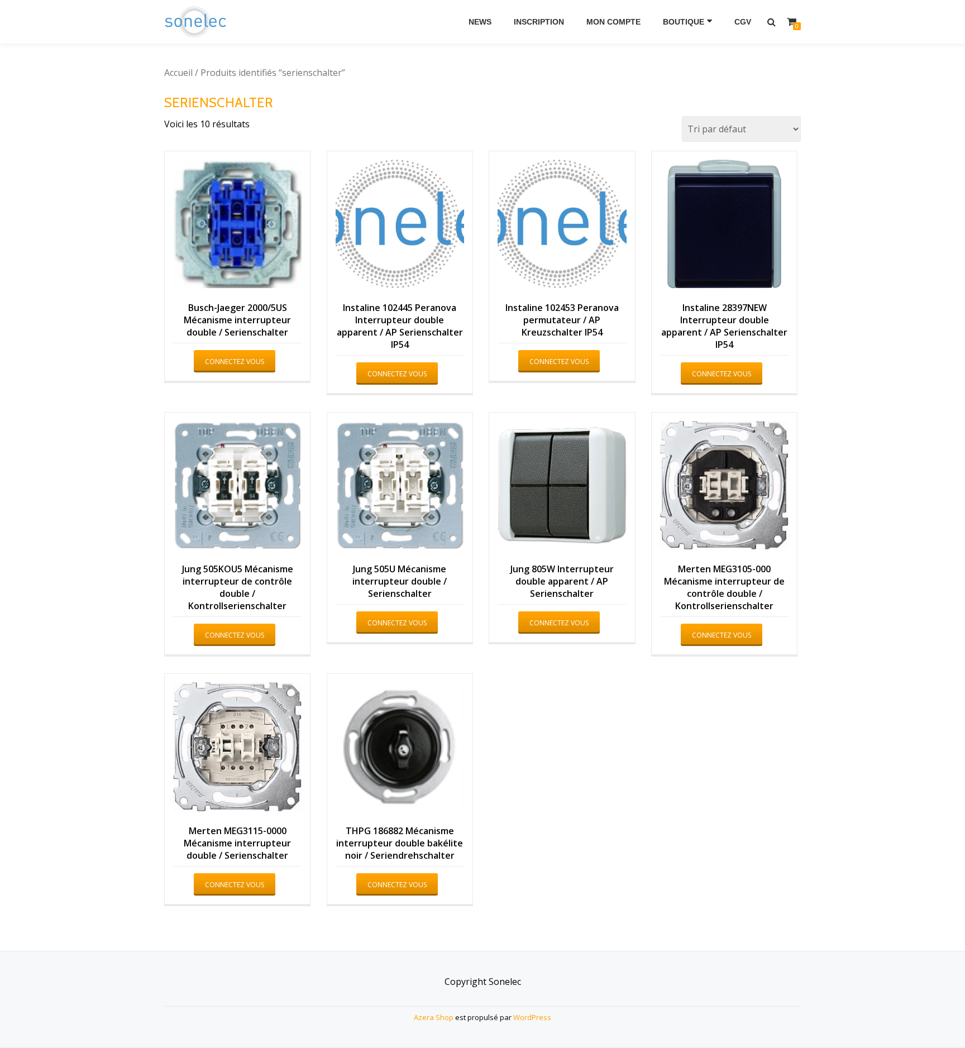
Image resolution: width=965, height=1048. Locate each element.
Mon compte (613, 21)
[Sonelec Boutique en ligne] (197, 21)
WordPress (532, 1017)
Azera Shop (433, 1017)
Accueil (178, 72)
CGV (742, 21)
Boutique (683, 21)
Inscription (539, 21)
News (480, 21)
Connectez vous (234, 361)
